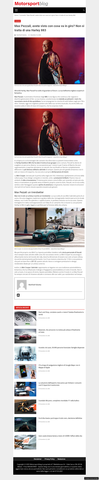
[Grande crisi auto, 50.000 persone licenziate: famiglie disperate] (25, 354)
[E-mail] (18, 296)
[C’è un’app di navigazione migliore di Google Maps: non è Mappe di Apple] (25, 371)
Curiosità (17, 21)
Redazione (61, 459)
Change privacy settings (91, 478)
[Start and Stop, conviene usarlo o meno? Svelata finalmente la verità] (25, 318)
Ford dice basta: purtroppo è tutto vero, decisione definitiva (60, 418)
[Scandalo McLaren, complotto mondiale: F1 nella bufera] (25, 407)
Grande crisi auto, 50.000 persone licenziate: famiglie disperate (61, 348)
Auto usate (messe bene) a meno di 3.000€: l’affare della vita (60, 436)
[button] (84, 10)
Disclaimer (38, 459)
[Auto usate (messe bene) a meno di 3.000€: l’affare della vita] (25, 442)
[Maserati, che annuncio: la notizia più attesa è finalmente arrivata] (25, 336)
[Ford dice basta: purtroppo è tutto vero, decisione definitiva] (25, 424)
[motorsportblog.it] (31, 3)
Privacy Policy (50, 459)
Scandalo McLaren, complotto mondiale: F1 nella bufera (59, 401)
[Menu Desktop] (16, 10)
